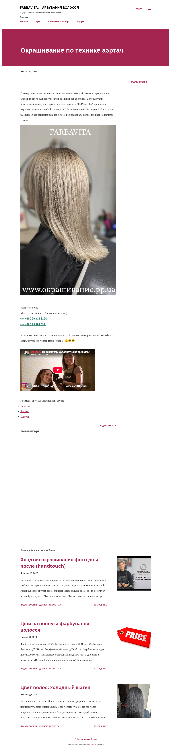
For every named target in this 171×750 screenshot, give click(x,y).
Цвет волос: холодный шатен (55, 687)
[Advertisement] (63, 515)
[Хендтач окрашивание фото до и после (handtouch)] (134, 573)
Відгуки (80, 21)
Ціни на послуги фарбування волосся (54, 626)
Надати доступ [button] (139, 82)
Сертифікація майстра (58, 21)
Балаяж (24, 411)
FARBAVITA (93, 744)
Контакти (24, 21)
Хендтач (25, 406)
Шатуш (24, 416)
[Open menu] (149, 8)
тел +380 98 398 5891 (33, 324)
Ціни (38, 21)
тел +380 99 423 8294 (33, 318)
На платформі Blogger (87, 739)
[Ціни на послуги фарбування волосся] (134, 637)
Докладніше (100, 605)
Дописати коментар (50, 605)
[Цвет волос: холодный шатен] (134, 701)
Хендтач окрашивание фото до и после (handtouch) (59, 562)
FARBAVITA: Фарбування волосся (49, 7)
